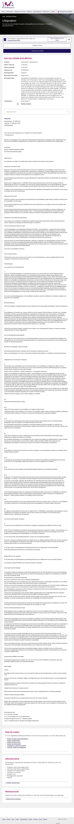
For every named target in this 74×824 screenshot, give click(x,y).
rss (68, 819)
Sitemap (8, 819)
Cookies (17, 819)
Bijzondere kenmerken (11, 75)
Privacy (12, 819)
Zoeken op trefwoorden (13, 740)
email (71, 819)
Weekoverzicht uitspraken (13, 799)
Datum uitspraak (9, 64)
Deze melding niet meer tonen (57, 39)
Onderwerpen (9, 11)
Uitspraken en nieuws (20, 11)
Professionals (46, 11)
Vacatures (35, 819)
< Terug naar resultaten (37, 51)
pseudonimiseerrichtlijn (13, 40)
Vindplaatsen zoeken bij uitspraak (16, 745)
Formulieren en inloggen (66, 11)
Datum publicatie (9, 67)
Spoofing (30, 819)
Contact (53, 11)
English (4, 819)
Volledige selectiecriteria (13, 782)
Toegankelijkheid (23, 819)
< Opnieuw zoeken (37, 45)
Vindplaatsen (8, 101)
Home (3, 11)
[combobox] (37, 112)
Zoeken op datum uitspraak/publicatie (17, 738)
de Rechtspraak (37, 11)
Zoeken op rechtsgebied (14, 744)
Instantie (6, 62)
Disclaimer (45, 819)
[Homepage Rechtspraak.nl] (7, 4)
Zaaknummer (8, 70)
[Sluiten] (69, 39)
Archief (40, 819)
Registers (29, 11)
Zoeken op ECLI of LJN (13, 742)
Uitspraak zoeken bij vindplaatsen (16, 747)
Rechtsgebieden (9, 73)
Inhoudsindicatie (9, 78)
